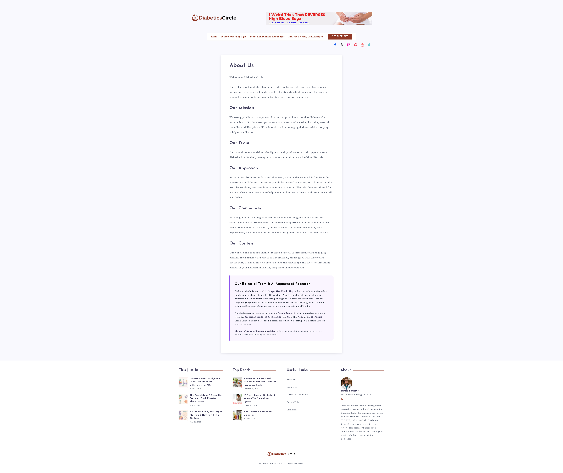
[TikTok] (369, 44)
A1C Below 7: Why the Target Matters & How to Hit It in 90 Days (206, 415)
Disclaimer (292, 410)
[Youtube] (362, 44)
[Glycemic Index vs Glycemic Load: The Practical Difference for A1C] (183, 382)
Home (214, 37)
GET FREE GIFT (340, 37)
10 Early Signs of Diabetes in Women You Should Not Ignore (260, 398)
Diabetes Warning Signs (233, 37)
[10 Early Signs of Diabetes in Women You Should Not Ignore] (237, 398)
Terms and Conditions (298, 394)
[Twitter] (342, 44)
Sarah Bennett (350, 391)
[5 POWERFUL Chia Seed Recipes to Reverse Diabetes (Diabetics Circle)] (237, 382)
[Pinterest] (355, 44)
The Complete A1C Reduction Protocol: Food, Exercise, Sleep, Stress (206, 398)
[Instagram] (349, 44)
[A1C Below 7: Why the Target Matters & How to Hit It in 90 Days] (183, 415)
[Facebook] (335, 44)
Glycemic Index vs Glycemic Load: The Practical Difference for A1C (205, 382)
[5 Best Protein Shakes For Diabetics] (237, 415)
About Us (291, 379)
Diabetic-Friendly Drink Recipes (305, 37)
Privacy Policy (294, 402)
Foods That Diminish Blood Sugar (267, 37)
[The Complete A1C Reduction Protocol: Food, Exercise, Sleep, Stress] (183, 398)
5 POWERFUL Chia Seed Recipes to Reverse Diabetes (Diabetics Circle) (260, 382)
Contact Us (292, 387)
